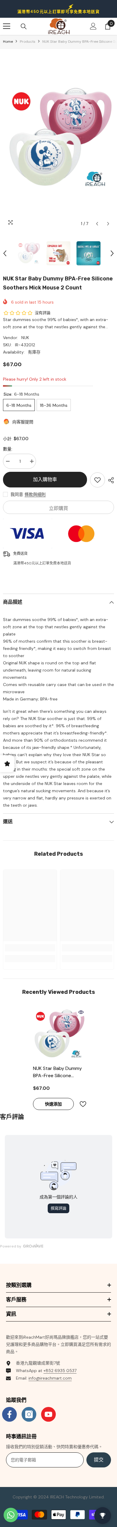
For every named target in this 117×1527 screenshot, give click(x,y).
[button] (97, 223)
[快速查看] (81, 1012)
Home (8, 41)
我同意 (16, 494)
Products (27, 41)
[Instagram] (29, 1414)
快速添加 (53, 1104)
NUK (25, 337)
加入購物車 (45, 479)
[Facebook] (9, 1414)
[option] (58, 139)
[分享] (109, 480)
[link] (30, 947)
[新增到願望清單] (97, 479)
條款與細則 (35, 494)
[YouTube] (48, 1414)
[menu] (6, 26)
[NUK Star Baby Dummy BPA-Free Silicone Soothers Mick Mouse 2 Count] (59, 1035)
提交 (99, 1460)
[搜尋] (23, 26)
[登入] (93, 26)
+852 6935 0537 (60, 1370)
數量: (7, 449)
